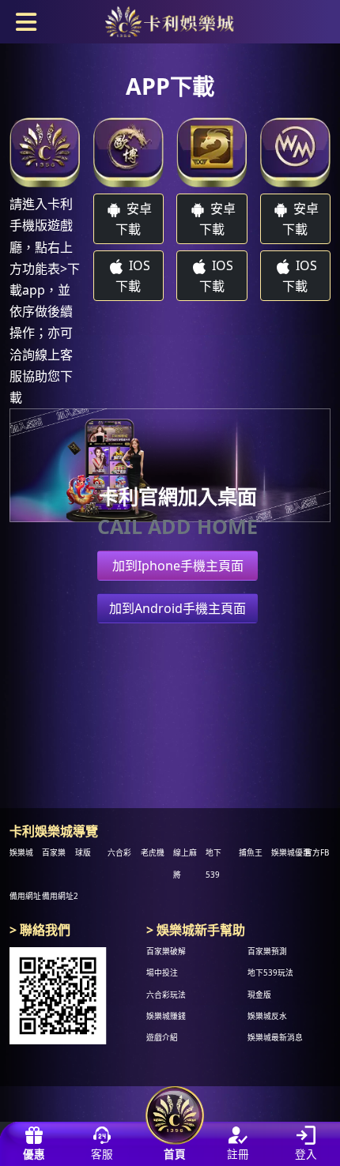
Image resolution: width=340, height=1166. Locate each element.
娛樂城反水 (267, 1016)
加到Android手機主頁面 (177, 608)
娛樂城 (21, 853)
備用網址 (25, 896)
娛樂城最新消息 (275, 1037)
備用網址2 (60, 896)
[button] (26, 20)
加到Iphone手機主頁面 (178, 565)
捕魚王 (251, 853)
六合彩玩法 (166, 995)
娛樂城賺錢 (166, 1016)
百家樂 (54, 853)
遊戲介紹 (162, 1037)
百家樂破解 (166, 952)
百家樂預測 (267, 952)
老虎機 (152, 853)
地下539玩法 (270, 974)
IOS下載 (132, 276)
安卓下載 (133, 219)
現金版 (259, 995)
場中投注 (162, 974)
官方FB (316, 853)
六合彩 (119, 853)
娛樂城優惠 (291, 853)
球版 (83, 853)
